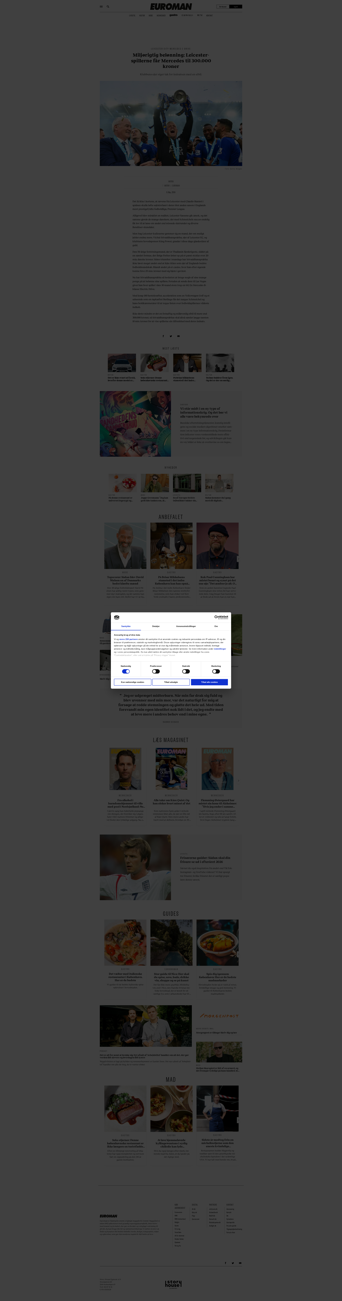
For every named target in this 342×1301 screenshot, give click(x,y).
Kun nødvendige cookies (132, 682)
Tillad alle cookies (209, 682)
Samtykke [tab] (126, 626)
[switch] (156, 671)
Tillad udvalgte (171, 682)
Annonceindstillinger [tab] (186, 626)
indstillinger (220, 649)
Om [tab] (216, 626)
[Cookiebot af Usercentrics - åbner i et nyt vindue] (216, 617)
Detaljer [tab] (156, 626)
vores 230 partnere (128, 639)
